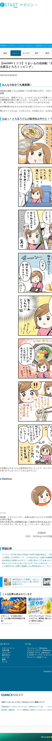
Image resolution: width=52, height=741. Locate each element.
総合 (5, 53)
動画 (4, 659)
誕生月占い (6, 655)
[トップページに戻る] (9, 5)
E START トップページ (8, 46)
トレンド (21, 46)
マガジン (29, 46)
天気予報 (5, 650)
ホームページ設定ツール (37, 657)
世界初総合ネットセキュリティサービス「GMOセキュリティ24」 (22, 707)
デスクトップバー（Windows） (39, 650)
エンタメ (26, 53)
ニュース (5, 657)
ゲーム (4, 662)
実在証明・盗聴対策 (7, 710)
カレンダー (6, 653)
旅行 (36, 53)
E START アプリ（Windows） (39, 653)
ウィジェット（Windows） (37, 648)
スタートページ (8, 648)
